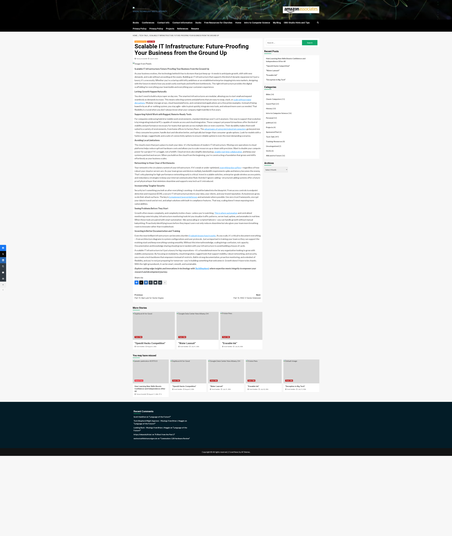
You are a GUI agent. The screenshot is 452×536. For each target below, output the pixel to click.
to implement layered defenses (183, 197)
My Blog (277, 22)
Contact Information (182, 22)
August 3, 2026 (151, 346)
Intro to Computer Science (257, 22)
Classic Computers (273, 99)
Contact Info (163, 22)
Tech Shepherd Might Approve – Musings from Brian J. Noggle (159, 421)
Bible (268, 94)
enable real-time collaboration (228, 151)
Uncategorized (272, 146)
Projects (170, 28)
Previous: (149, 296)
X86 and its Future (273, 156)
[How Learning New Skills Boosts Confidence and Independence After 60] (151, 371)
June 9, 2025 (154, 59)
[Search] (317, 23)
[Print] (160, 283)
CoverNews (233, 452)
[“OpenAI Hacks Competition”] (154, 326)
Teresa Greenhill (142, 59)
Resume (195, 28)
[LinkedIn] (146, 283)
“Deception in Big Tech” (276, 80)
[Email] (155, 283)
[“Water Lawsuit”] (198, 326)
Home (238, 22)
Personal (269, 118)
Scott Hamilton (140, 346)
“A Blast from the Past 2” (165, 434)
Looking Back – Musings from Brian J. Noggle (152, 428)
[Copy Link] (151, 283)
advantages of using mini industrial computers (225, 129)
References (182, 28)
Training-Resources (274, 141)
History (269, 108)
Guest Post (270, 104)
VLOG (268, 151)
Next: (247, 296)
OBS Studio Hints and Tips (297, 22)
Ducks (198, 22)
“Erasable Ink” (271, 75)
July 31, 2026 (195, 346)
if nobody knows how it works (202, 235)
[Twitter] (141, 283)
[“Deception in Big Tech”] (301, 371)
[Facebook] (137, 283)
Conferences (148, 22)
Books (136, 22)
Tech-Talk (151, 41)
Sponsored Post (140, 41)
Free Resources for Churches (218, 22)
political (269, 123)
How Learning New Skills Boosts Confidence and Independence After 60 (285, 59)
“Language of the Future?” (160, 417)
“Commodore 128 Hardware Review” (175, 438)
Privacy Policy (139, 28)
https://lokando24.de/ (143, 434)
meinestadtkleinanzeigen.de (145, 438)
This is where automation (225, 213)
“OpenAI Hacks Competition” (150, 343)
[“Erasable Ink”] (241, 326)
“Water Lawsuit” (187, 343)
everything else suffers (230, 167)
